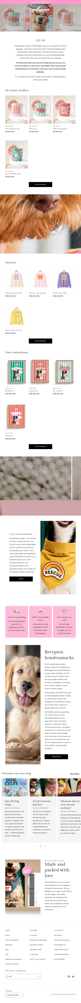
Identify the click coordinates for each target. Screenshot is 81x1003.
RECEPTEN (56, 757)
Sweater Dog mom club (13, 293)
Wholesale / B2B (35, 950)
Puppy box (9, 436)
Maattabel (8, 945)
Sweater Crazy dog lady (37, 293)
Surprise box (33, 391)
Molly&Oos (58, 935)
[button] (6, 9)
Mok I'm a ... (33, 129)
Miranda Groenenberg (62, 940)
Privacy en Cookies (12, 964)
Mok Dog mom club (12, 129)
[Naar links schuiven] (36, 846)
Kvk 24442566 (59, 959)
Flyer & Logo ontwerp (37, 959)
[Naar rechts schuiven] (45, 846)
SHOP (21, 579)
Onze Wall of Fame (36, 945)
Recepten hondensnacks (38, 940)
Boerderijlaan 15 (60, 945)
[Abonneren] (38, 976)
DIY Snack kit (58, 391)
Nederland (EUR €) (13, 995)
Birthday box (10, 391)
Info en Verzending (11, 940)
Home (7, 935)
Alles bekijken (40, 184)
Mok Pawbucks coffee (13, 174)
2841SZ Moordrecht (61, 950)
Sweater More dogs (60, 293)
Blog (6, 950)
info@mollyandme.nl (61, 954)
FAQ (6, 954)
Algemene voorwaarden (13, 959)
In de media (34, 954)
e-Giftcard (33, 935)
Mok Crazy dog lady (60, 129)
